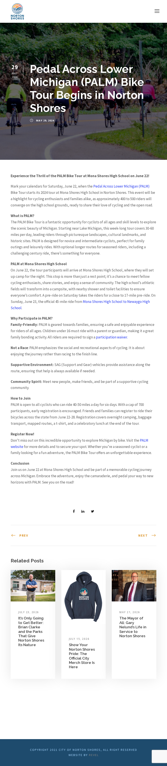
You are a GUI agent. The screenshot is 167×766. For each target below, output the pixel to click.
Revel (94, 755)
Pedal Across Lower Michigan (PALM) (121, 186)
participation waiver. (112, 337)
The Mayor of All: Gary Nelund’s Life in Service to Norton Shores (132, 627)
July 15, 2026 (79, 639)
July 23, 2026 (28, 612)
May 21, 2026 (129, 612)
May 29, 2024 (45, 120)
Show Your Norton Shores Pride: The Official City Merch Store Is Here (82, 656)
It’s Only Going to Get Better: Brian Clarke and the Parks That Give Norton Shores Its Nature (31, 631)
